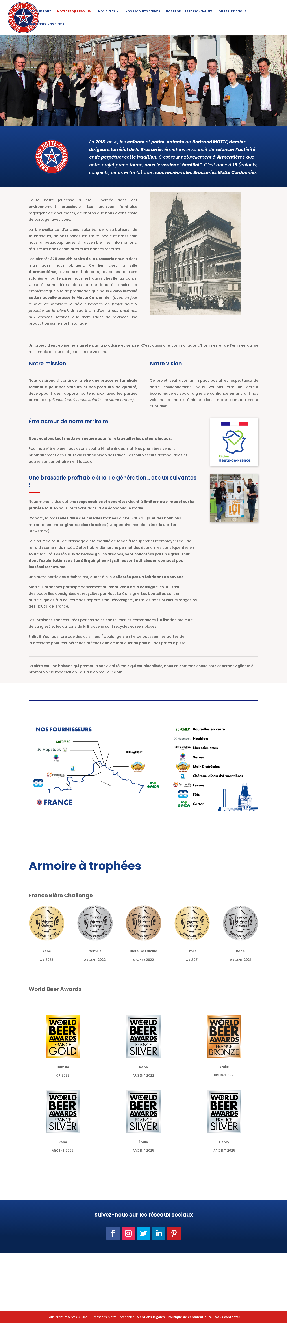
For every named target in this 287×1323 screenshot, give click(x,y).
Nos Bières (106, 11)
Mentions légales (151, 1317)
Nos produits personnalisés (189, 11)
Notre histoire (39, 11)
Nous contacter (227, 1317)
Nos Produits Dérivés (142, 11)
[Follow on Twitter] (143, 1233)
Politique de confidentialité (190, 1317)
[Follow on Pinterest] (174, 1233)
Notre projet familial (74, 11)
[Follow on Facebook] (113, 1233)
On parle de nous (232, 11)
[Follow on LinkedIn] (158, 1233)
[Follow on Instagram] (128, 1233)
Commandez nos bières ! (46, 24)
